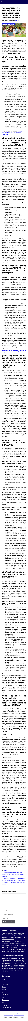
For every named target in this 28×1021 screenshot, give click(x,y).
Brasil (3, 979)
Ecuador (4, 989)
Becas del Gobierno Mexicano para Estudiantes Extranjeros (12, 132)
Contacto (22, 1013)
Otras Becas (5, 1000)
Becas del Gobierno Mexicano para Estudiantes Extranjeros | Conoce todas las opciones (13, 874)
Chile (3, 982)
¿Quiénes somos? (8, 1013)
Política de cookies (8, 1015)
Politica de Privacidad (19, 1015)
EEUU (3, 992)
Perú (3, 1002)
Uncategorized (6, 1007)
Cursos (4, 987)
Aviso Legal (16, 1013)
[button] (25, 2)
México (5, 870)
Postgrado (5, 1005)
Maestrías (5, 995)
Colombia (5, 984)
